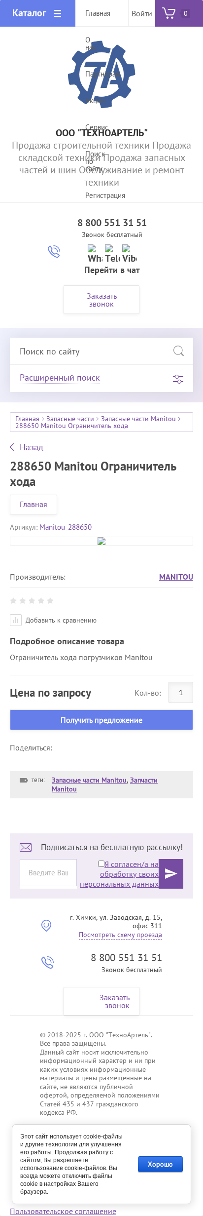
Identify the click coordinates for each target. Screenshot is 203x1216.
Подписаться (171, 874)
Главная (27, 418)
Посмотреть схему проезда (120, 934)
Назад (31, 447)
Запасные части (70, 418)
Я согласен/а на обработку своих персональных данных (119, 874)
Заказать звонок (102, 300)
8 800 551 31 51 (112, 222)
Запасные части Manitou (138, 418)
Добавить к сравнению (60, 620)
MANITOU (176, 577)
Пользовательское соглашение (63, 1211)
